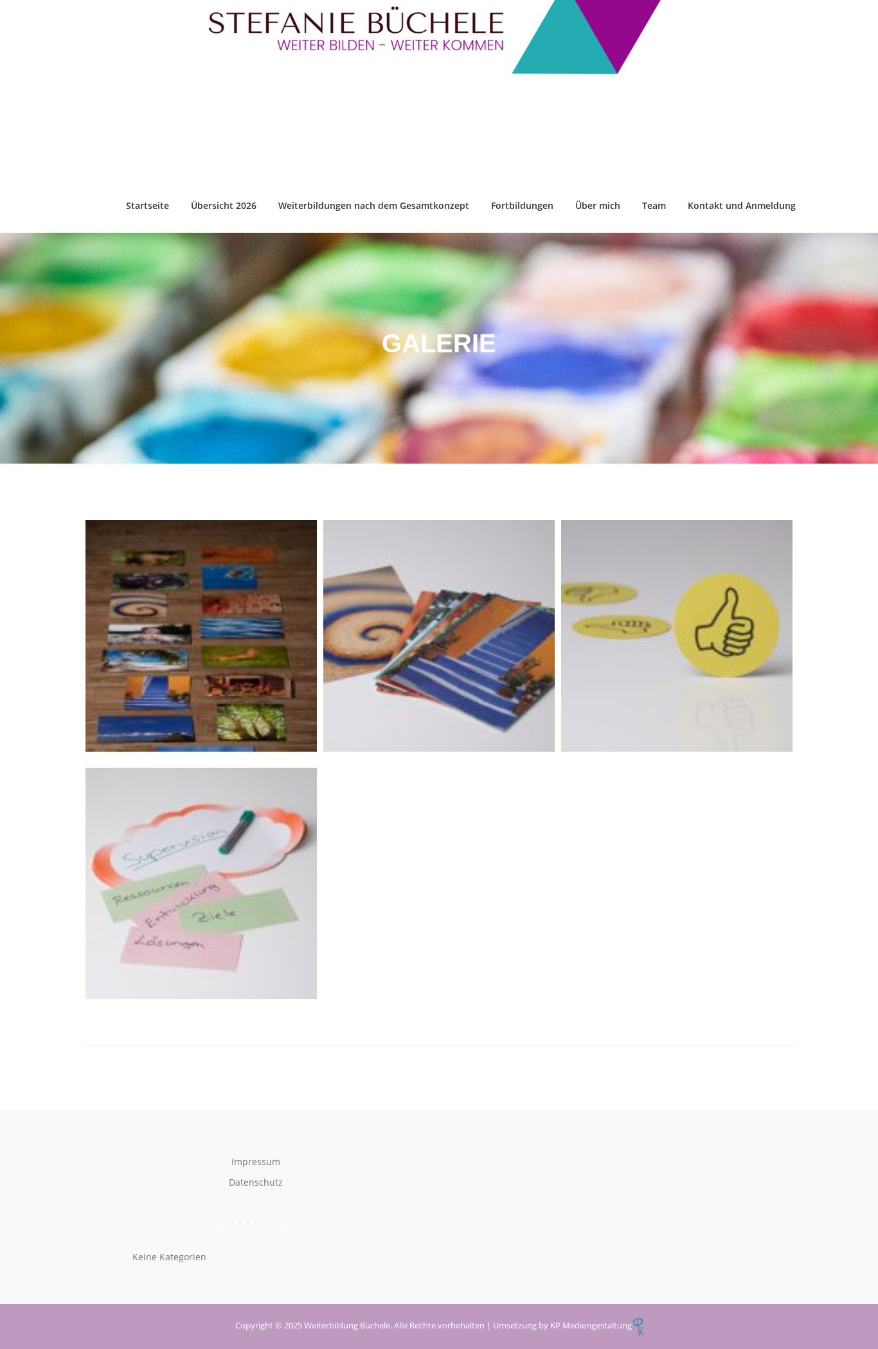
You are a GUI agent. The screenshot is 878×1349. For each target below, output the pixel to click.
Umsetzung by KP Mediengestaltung (562, 1325)
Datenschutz (256, 1182)
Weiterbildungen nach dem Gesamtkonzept (373, 205)
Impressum (255, 1161)
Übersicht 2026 (223, 205)
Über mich (597, 205)
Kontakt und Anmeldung (742, 205)
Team (654, 205)
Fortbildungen (522, 205)
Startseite (147, 205)
